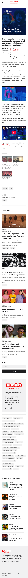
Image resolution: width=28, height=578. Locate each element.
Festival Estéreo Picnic (9, 439)
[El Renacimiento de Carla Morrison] (5, 507)
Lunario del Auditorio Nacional (11, 447)
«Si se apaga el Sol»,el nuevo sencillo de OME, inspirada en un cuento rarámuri (16, 486)
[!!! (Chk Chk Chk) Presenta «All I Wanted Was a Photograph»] (5, 527)
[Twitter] (11, 407)
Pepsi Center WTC (8, 458)
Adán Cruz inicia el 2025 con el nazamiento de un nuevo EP (16, 498)
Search (14, 371)
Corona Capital (7, 434)
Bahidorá (6, 429)
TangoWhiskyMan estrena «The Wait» (15, 517)
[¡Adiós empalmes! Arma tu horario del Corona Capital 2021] (5, 537)
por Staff (11, 504)
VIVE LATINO (7, 469)
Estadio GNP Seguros (9, 437)
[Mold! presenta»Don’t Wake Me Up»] (14, 296)
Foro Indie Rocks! (8, 442)
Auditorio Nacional (8, 421)
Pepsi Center (20, 455)
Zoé (15, 469)
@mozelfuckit (14, 50)
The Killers (19, 466)
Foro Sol (19, 442)
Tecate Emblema (8, 463)
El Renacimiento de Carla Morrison (15, 507)
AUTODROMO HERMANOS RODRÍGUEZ (13, 423)
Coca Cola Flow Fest (17, 431)
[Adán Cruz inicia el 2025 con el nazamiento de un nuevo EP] (5, 497)
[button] (2, 3)
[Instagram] (5, 407)
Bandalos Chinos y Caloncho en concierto (6, 178)
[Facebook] (8, 407)
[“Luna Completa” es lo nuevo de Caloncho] (18, 159)
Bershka (15, 429)
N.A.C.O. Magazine (8, 145)
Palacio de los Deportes (9, 450)
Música (4, 200)
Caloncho (5, 188)
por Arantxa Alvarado (14, 535)
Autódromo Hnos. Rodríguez (11, 426)
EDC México (19, 434)
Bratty (5, 431)
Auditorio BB (18, 418)
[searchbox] (14, 366)
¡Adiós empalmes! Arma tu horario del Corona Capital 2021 (16, 538)
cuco (11, 188)
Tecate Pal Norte (8, 466)
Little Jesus (17, 445)
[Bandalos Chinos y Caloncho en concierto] (7, 173)
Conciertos (5, 248)
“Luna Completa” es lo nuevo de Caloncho (18, 164)
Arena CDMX (7, 418)
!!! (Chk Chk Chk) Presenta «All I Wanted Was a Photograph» (16, 528)
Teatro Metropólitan (9, 461)
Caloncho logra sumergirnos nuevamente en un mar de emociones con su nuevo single (6, 165)
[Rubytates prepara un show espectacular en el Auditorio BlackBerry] (14, 221)
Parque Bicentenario (9, 453)
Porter (19, 458)
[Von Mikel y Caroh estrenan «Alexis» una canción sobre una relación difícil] (14, 331)
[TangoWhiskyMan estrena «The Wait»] (5, 517)
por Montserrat (13, 494)
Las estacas (7, 445)
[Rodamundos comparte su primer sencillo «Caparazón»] (14, 260)
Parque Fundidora (8, 455)
